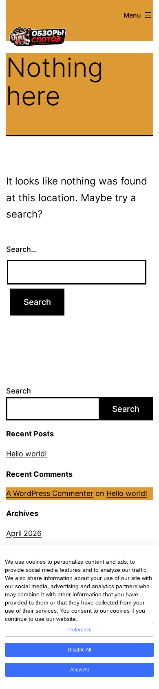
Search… (21, 249)
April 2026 (24, 533)
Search (18, 391)
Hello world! (26, 453)
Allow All (79, 670)
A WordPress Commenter (49, 493)
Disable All (79, 650)
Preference (79, 630)
